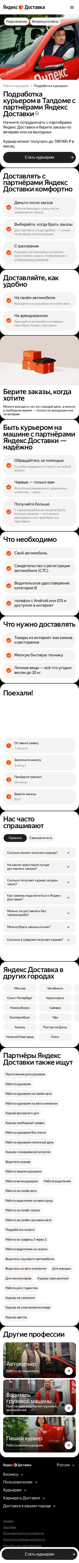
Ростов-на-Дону (55, 1027)
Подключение (16, 21)
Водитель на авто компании (25, 1268)
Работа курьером (16, 86)
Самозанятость (41, 838)
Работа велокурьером (21, 1181)
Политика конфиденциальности (24, 1539)
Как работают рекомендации (22, 1545)
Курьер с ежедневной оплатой (27, 1152)
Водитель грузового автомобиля (29, 1259)
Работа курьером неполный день (29, 1142)
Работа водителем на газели (26, 1249)
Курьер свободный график (25, 1123)
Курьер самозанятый (52, 1278)
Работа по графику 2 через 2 (26, 1239)
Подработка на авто (20, 1230)
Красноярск (55, 998)
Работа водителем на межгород (29, 1201)
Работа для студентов (21, 1288)
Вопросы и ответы (45, 21)
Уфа (55, 1017)
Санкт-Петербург (20, 998)
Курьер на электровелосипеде (27, 1307)
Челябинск (55, 988)
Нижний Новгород (20, 1037)
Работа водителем (57, 1181)
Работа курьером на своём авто (28, 1094)
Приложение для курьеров (25, 1074)
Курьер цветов (16, 1317)
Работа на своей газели (22, 1210)
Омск (55, 1037)
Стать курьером (39, 157)
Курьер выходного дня (22, 1113)
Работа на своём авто (21, 1191)
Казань (20, 1027)
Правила (15, 838)
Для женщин (61, 1268)
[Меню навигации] (72, 7)
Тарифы (8, 1521)
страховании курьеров (31, 259)
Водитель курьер (18, 1162)
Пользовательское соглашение (23, 1533)
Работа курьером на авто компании (31, 1103)
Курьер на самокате (20, 1298)
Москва (19, 988)
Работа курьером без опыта (25, 1132)
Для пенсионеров (18, 1278)
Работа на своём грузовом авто (28, 1220)
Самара (55, 1008)
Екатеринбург (20, 1017)
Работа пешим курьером (23, 1171)
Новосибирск (20, 1008)
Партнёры (9, 1527)
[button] (39, 852)
